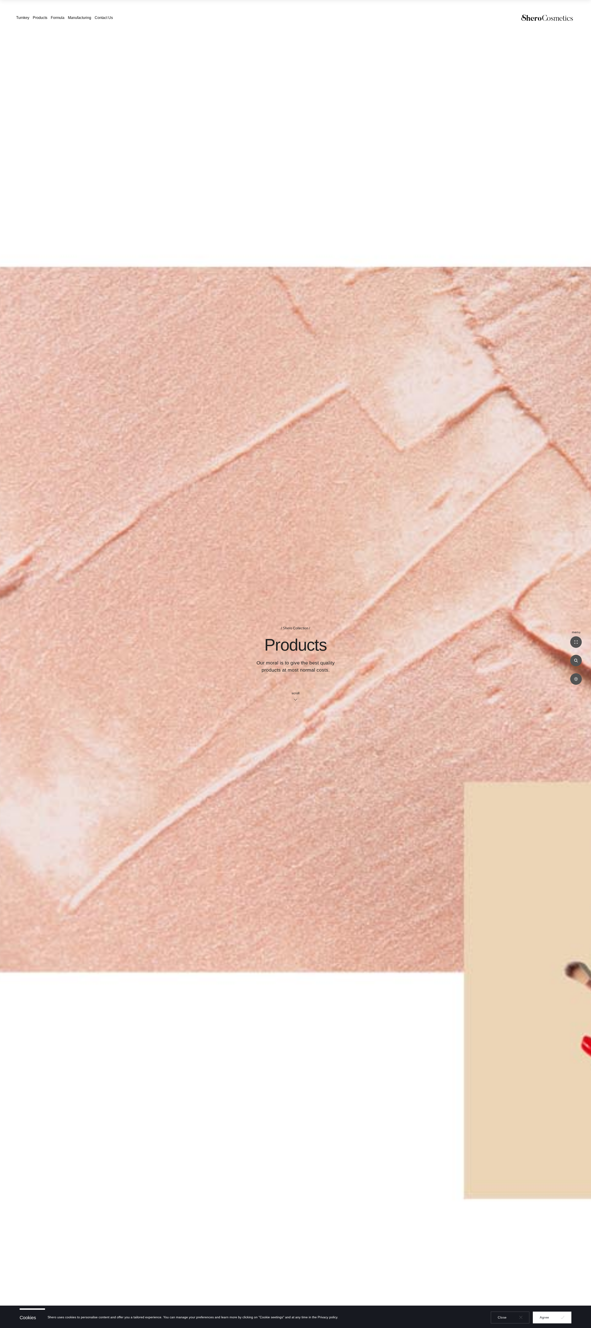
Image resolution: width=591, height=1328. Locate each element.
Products (40, 18)
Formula (57, 18)
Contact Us (104, 18)
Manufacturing (79, 18)
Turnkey (22, 18)
